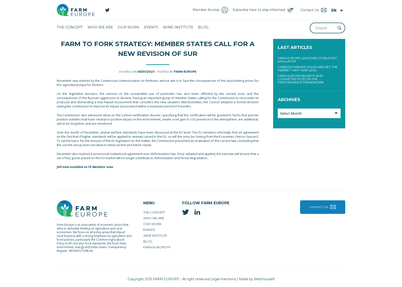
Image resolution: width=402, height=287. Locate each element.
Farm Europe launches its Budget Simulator (307, 59)
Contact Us (318, 207)
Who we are (100, 27)
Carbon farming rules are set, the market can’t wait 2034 (308, 68)
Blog (203, 27)
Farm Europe (185, 71)
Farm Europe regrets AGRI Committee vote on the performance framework (301, 79)
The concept (70, 27)
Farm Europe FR (157, 247)
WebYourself (264, 279)
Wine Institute (178, 27)
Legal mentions (223, 279)
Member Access (206, 10)
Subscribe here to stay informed (259, 10)
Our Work (128, 27)
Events (151, 27)
